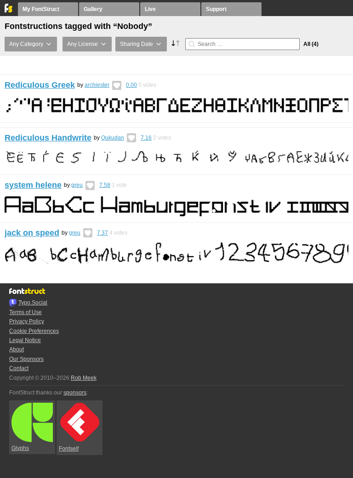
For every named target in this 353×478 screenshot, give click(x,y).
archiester (97, 85)
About (16, 349)
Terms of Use (25, 312)
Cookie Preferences (34, 331)
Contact (18, 368)
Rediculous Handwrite (48, 137)
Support (216, 9)
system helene (33, 185)
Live (150, 9)
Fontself (69, 448)
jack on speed (32, 232)
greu (77, 185)
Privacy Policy (26, 321)
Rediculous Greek (40, 85)
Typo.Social (32, 302)
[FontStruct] (9, 10)
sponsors (74, 392)
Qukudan (112, 138)
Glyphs (20, 448)
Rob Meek (84, 378)
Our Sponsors (26, 359)
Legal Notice (25, 340)
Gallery (93, 9)
